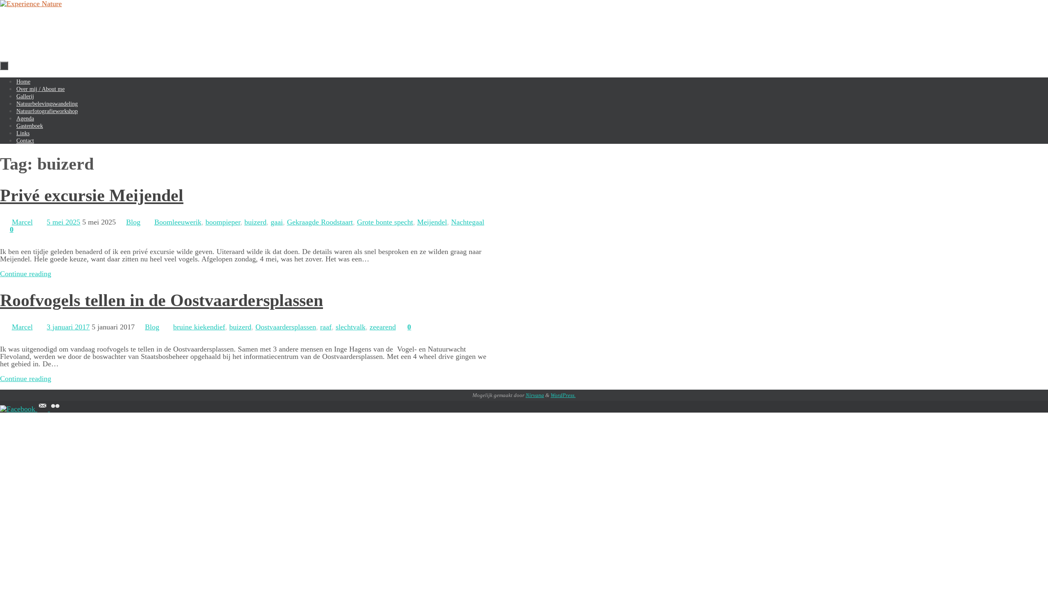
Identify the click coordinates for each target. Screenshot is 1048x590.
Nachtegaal (467, 222)
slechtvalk (351, 327)
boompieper (223, 222)
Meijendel (432, 222)
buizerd (255, 222)
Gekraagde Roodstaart (320, 222)
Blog (133, 222)
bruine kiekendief (199, 327)
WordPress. (563, 395)
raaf (326, 327)
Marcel (22, 222)
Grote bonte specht (385, 222)
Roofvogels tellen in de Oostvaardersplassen (161, 300)
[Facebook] (18, 409)
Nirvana (535, 395)
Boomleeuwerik (177, 222)
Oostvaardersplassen (285, 327)
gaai (277, 222)
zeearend (383, 327)
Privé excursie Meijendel (91, 195)
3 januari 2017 (68, 327)
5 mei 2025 (63, 222)
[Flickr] (55, 409)
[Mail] (43, 409)
